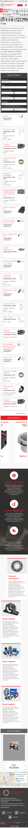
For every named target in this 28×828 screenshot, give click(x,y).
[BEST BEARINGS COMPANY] (8, 5)
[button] (10, 774)
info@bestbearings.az (8, 1)
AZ (20, 1)
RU (26, 1)
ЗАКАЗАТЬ (20, 5)
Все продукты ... (21, 413)
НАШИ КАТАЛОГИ (14, 418)
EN (23, 1)
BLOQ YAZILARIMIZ (14, 731)
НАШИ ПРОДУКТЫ (14, 75)
